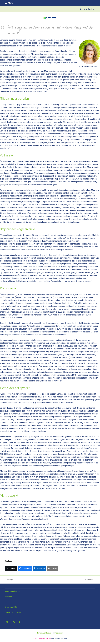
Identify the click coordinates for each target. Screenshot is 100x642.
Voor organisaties (12, 591)
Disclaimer (59, 633)
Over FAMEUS (11, 607)
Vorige (9, 579)
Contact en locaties (13, 612)
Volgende (89, 579)
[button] (9, 3)
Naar (87, 9)
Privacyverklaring (44, 633)
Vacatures (9, 596)
